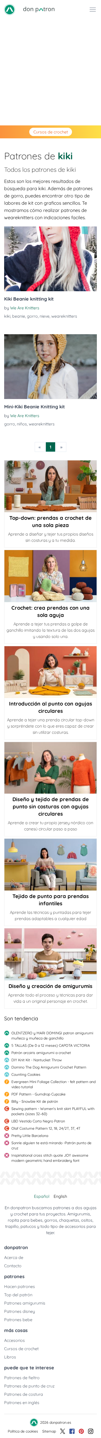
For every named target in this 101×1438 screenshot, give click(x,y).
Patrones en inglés (21, 1402)
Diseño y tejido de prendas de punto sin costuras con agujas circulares (50, 806)
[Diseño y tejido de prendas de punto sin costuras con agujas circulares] (50, 768)
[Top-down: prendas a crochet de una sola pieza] (50, 486)
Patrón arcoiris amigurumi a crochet (41, 1052)
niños (22, 423)
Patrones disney (19, 1311)
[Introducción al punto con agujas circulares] (50, 672)
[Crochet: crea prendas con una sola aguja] (50, 576)
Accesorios (14, 1340)
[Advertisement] (50, 72)
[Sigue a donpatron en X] (62, 1431)
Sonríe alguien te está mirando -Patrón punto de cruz (51, 1145)
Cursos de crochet (50, 131)
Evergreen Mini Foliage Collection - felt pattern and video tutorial (53, 1084)
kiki (7, 316)
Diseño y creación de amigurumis (50, 986)
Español (41, 1196)
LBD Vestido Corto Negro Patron (38, 1121)
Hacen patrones (19, 1286)
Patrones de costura (23, 1394)
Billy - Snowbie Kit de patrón (34, 1101)
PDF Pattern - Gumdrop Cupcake (38, 1094)
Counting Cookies (25, 1074)
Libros (10, 1356)
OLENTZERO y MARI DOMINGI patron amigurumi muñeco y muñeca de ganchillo (52, 1036)
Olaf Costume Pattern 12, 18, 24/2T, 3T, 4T (45, 1128)
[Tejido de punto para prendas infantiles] (50, 865)
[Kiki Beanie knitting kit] (50, 258)
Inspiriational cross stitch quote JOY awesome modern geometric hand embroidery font (49, 1158)
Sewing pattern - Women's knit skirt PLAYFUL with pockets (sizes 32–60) (53, 1111)
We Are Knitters (24, 307)
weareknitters (64, 316)
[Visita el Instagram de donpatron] (90, 1431)
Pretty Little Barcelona (29, 1135)
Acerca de (13, 1257)
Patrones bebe (18, 1319)
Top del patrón (18, 1294)
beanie (18, 316)
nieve (44, 316)
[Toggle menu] (93, 9)
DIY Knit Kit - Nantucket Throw (36, 1060)
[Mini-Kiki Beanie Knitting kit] (50, 366)
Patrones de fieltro (22, 1377)
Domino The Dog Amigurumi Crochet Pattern (48, 1067)
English (60, 1196)
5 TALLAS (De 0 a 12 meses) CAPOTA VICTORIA (50, 1045)
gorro (32, 316)
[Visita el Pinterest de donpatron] (81, 1431)
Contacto (12, 1265)
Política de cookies (23, 1431)
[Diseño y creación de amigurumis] (50, 954)
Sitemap (49, 1431)
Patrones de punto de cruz (29, 1386)
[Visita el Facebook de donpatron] (72, 1431)
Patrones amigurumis (24, 1303)
